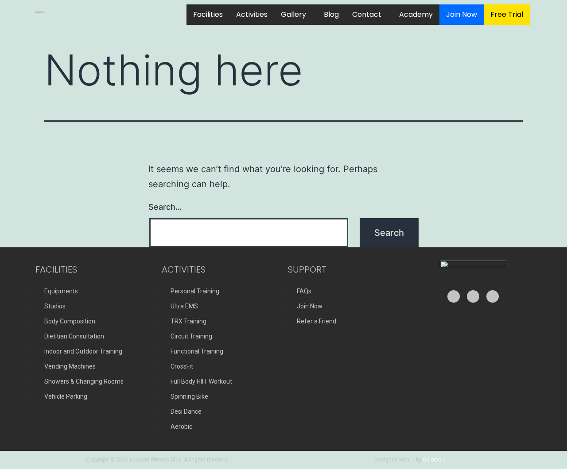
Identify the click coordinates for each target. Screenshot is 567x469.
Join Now (461, 14)
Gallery (293, 14)
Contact (366, 14)
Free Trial (506, 14)
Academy (416, 14)
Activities (252, 14)
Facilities (208, 14)
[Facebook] (473, 296)
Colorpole (434, 460)
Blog (331, 14)
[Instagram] (492, 296)
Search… (165, 206)
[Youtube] (453, 296)
